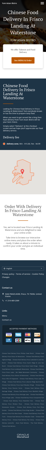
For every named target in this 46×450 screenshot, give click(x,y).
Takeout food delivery (8, 426)
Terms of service (23, 274)
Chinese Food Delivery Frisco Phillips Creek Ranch (18, 353)
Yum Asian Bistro (9, 3)
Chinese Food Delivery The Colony (23, 420)
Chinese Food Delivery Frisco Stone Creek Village (22, 366)
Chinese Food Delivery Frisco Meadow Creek (20, 416)
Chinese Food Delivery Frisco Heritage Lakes (15, 394)
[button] (42, 3)
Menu (4, 316)
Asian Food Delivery (23, 423)
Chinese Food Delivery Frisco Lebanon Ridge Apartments (25, 382)
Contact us (7, 320)
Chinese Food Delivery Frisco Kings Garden (21, 410)
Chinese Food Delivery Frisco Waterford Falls (18, 401)
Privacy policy (8, 274)
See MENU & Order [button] (23, 60)
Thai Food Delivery (37, 423)
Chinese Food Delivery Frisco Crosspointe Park (29, 397)
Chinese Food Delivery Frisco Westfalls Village (28, 391)
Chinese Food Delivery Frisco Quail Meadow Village (18, 385)
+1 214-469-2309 (12, 300)
